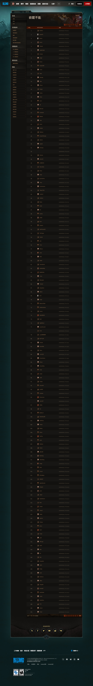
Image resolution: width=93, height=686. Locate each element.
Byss (40, 221)
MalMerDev (41, 272)
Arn (40, 209)
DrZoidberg (41, 475)
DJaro (40, 97)
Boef (40, 319)
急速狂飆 (14, 75)
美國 (14, 18)
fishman (41, 155)
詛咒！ (14, 84)
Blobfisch (41, 412)
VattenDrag (41, 459)
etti (40, 104)
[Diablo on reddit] (55, 631)
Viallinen (41, 198)
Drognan (41, 487)
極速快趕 (14, 82)
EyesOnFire (42, 178)
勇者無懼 (14, 102)
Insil (40, 295)
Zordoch (41, 225)
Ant (40, 553)
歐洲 (14, 21)
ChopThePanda (42, 136)
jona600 (41, 389)
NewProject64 (42, 229)
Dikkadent (41, 280)
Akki (40, 557)
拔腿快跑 (14, 107)
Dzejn (40, 174)
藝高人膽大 (15, 99)
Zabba (40, 405)
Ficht (40, 330)
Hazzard (41, 108)
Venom (41, 608)
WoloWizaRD (42, 416)
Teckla (40, 93)
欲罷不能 (14, 92)
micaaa (41, 54)
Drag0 (40, 57)
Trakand (41, 284)
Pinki (40, 467)
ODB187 (41, 479)
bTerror (41, 85)
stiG (40, 241)
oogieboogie (42, 50)
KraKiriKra (41, 600)
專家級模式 (15, 32)
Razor (40, 350)
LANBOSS (41, 163)
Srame (40, 448)
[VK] (61, 631)
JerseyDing (41, 366)
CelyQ (40, 596)
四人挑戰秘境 (15, 56)
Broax (40, 170)
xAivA (40, 124)
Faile (40, 120)
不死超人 (14, 114)
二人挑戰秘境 (15, 51)
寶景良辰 (14, 94)
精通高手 (14, 79)
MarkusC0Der (42, 303)
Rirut (40, 502)
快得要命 (14, 104)
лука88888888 (42, 334)
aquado (41, 143)
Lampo (40, 506)
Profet (40, 533)
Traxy (40, 182)
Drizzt (40, 526)
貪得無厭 (14, 87)
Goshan (41, 342)
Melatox (41, 116)
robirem (41, 139)
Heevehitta (41, 166)
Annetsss (41, 576)
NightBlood (41, 323)
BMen (40, 580)
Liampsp (41, 393)
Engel (40, 299)
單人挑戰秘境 (15, 49)
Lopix (40, 440)
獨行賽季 (14, 40)
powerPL (41, 34)
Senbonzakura (42, 307)
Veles (40, 73)
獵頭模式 (14, 89)
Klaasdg (41, 77)
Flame (40, 432)
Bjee (40, 549)
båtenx (40, 291)
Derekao (41, 444)
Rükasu (41, 248)
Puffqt (40, 569)
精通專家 (14, 116)
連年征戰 (14, 109)
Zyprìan (41, 518)
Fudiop (40, 381)
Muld (40, 256)
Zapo (40, 81)
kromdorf (41, 588)
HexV (40, 529)
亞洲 (14, 23)
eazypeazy (41, 287)
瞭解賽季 (78, 15)
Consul (41, 471)
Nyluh (40, 565)
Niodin (40, 514)
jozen (40, 490)
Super (40, 205)
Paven (40, 61)
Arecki (40, 42)
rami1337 (41, 401)
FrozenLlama (42, 358)
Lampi (40, 373)
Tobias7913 (41, 190)
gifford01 (41, 451)
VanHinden (41, 592)
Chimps (41, 522)
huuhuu (41, 213)
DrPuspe (41, 541)
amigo (40, 463)
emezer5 (41, 159)
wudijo (40, 217)
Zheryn (41, 362)
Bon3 (40, 572)
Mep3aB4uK (42, 315)
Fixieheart (41, 112)
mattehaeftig (42, 268)
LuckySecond (42, 326)
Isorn (40, 100)
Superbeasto (42, 498)
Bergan (41, 89)
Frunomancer (42, 186)
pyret (40, 537)
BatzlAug (41, 455)
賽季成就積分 (15, 63)
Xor (40, 408)
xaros (40, 252)
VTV (40, 604)
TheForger (41, 233)
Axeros (41, 311)
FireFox (41, 436)
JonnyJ (41, 510)
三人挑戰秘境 (15, 54)
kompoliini (41, 561)
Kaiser (40, 38)
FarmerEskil (42, 264)
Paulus (41, 424)
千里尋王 (14, 77)
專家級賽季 (15, 37)
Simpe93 (41, 584)
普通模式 (14, 30)
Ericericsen (41, 397)
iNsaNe (41, 128)
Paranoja (41, 147)
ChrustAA (41, 385)
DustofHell (41, 346)
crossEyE (41, 354)
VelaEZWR (41, 65)
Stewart (41, 46)
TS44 (40, 369)
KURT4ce (41, 420)
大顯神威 (14, 97)
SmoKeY (41, 194)
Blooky (41, 428)
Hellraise (41, 132)
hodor (40, 545)
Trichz (40, 276)
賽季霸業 (14, 72)
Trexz (40, 245)
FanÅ (40, 377)
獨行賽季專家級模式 (17, 42)
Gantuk (41, 237)
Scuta (40, 69)
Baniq (40, 202)
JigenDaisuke (42, 483)
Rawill (40, 260)
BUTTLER (41, 338)
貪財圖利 (14, 111)
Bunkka (41, 30)
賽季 (14, 35)
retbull (40, 494)
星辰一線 (14, 70)
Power (40, 611)
